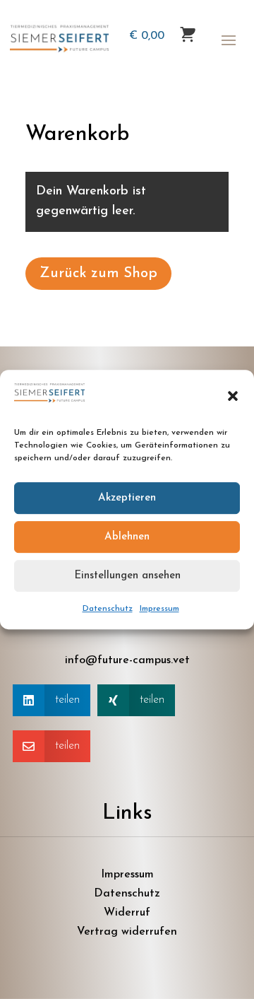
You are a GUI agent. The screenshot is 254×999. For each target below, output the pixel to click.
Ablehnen (127, 537)
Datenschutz (108, 608)
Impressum (159, 608)
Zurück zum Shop (98, 274)
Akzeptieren (127, 498)
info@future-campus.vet (127, 660)
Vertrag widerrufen (127, 931)
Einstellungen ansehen (127, 576)
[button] (233, 396)
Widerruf (127, 912)
